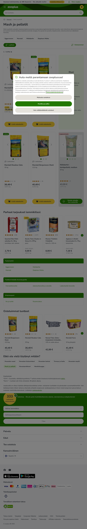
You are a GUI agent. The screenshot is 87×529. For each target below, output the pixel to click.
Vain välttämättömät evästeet (43, 110)
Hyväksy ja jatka (43, 104)
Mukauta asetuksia (43, 97)
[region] (43, 94)
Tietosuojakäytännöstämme (54, 92)
